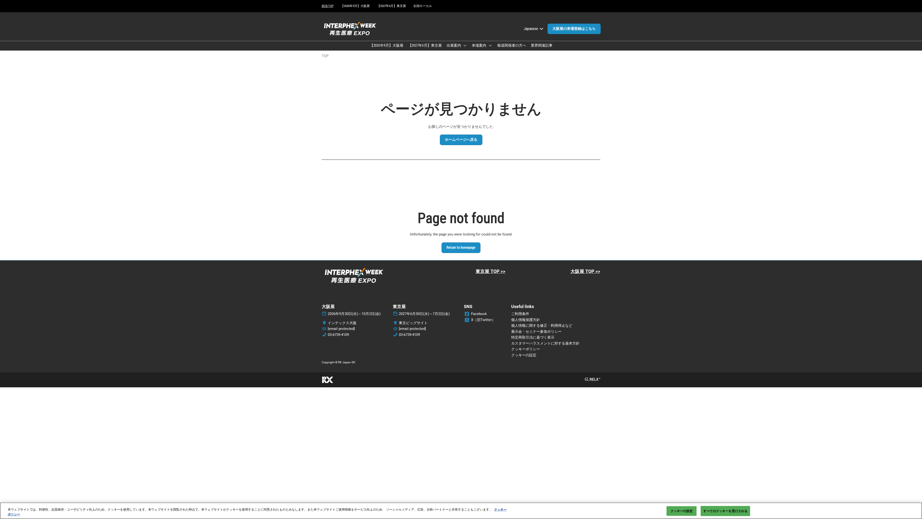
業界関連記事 (541, 45)
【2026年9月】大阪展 (355, 6)
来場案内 (479, 45)
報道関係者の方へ (511, 45)
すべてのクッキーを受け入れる (725, 511)
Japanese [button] (531, 28)
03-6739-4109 (338, 335)
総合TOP (328, 6)
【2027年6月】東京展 (391, 6)
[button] (574, 29)
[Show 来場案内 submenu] (490, 45)
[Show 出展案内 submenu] (465, 45)
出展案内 (454, 45)
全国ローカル (422, 6)
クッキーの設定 (682, 511)
